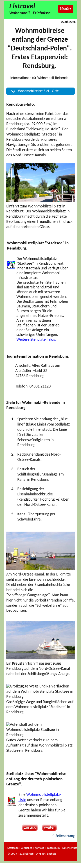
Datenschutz (69, 847)
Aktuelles (26, 847)
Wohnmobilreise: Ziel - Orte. (39, 91)
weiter (48, 827)
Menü (64, 9)
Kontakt (39, 847)
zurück (29, 827)
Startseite (12, 847)
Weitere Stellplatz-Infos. (36, 340)
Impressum (53, 847)
